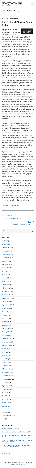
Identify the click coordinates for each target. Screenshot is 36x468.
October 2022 (6, 382)
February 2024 (6, 328)
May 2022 (5, 399)
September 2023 (7, 345)
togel (3, 419)
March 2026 (5, 244)
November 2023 (6, 338)
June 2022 (5, 396)
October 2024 (6, 301)
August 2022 (6, 389)
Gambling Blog (14, 205)
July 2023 (5, 352)
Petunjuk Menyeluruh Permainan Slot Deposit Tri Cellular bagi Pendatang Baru (16, 445)
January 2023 (6, 372)
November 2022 (6, 379)
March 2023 (5, 365)
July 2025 (5, 271)
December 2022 (6, 375)
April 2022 (5, 402)
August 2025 (6, 268)
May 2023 (5, 359)
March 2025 (5, 284)
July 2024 (5, 311)
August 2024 (6, 308)
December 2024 (6, 295)
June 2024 (5, 315)
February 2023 (6, 369)
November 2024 (6, 298)
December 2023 (6, 335)
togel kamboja (6, 453)
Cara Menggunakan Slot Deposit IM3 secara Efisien (17, 432)
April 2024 (5, 322)
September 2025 (7, 264)
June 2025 (5, 274)
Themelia (22, 464)
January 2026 (6, 251)
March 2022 (5, 406)
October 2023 (6, 342)
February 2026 (6, 247)
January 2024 (6, 332)
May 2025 (5, 278)
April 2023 (5, 362)
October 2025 (6, 261)
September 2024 (7, 305)
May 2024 (5, 318)
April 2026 (5, 241)
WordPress (13, 464)
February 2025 (6, 288)
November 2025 (6, 258)
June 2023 (5, 355)
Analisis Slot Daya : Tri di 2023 (10, 428)
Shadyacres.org (19, 462)
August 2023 (6, 349)
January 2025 (6, 291)
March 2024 (5, 325)
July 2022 (5, 392)
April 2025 (5, 281)
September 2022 (7, 386)
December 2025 (6, 254)
